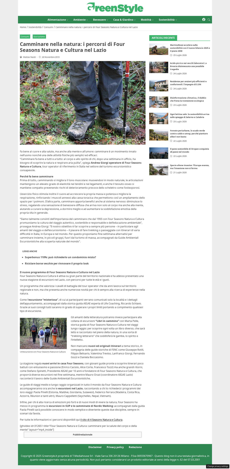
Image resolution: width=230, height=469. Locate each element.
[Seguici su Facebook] (203, 19)
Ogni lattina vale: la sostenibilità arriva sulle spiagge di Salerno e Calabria (189, 116)
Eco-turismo (39, 36)
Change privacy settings (217, 466)
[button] (209, 20)
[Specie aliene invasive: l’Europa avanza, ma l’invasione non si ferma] (158, 169)
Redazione (135, 447)
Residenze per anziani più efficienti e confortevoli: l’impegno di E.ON (188, 83)
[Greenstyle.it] (115, 7)
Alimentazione (57, 19)
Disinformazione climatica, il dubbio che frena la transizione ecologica (188, 99)
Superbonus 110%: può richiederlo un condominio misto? (60, 257)
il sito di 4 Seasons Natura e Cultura (101, 419)
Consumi (25, 36)
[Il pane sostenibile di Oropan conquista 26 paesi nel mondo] (158, 153)
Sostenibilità (167, 19)
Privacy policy (115, 447)
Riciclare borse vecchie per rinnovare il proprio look (57, 263)
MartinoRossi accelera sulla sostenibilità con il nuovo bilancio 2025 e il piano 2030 (190, 48)
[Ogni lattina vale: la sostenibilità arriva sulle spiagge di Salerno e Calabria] (158, 118)
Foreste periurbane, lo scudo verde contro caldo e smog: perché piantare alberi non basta (189, 133)
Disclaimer (95, 447)
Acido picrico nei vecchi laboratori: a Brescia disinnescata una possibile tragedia (188, 66)
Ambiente (79, 19)
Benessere (99, 19)
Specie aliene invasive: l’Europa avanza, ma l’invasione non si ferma (189, 167)
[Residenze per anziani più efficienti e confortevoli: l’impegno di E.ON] (158, 85)
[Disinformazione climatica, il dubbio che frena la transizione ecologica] (158, 102)
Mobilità (146, 19)
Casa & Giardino (123, 19)
